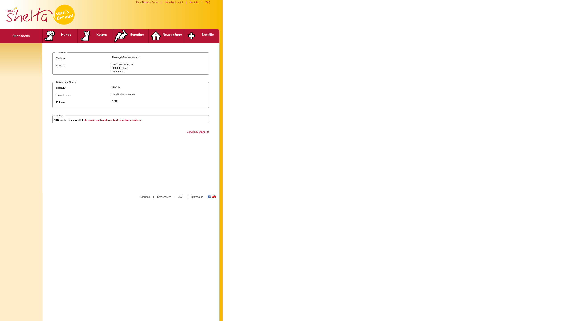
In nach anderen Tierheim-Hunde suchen (113, 120)
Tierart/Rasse (63, 95)
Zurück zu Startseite (198, 131)
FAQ (208, 2)
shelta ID (61, 87)
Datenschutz (164, 196)
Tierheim (60, 58)
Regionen (145, 196)
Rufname (61, 102)
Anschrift (61, 65)
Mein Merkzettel (174, 2)
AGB (180, 196)
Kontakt (194, 2)
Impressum (197, 196)
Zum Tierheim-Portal (147, 2)
